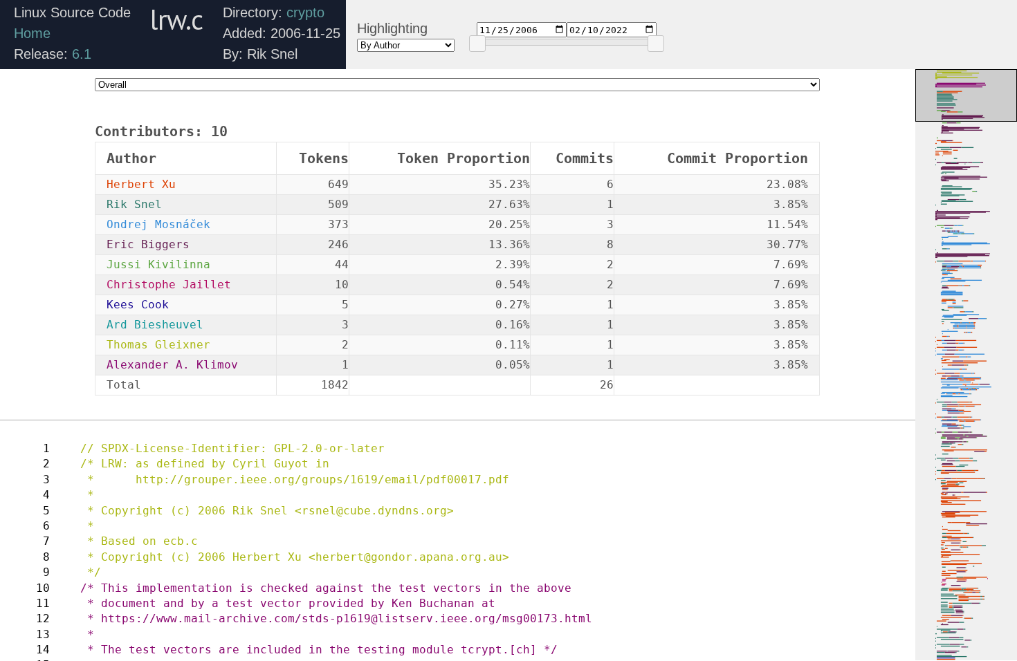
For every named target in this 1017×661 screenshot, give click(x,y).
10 (43, 588)
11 (43, 603)
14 (43, 649)
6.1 (81, 54)
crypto (305, 12)
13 (43, 634)
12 (43, 618)
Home (32, 33)
